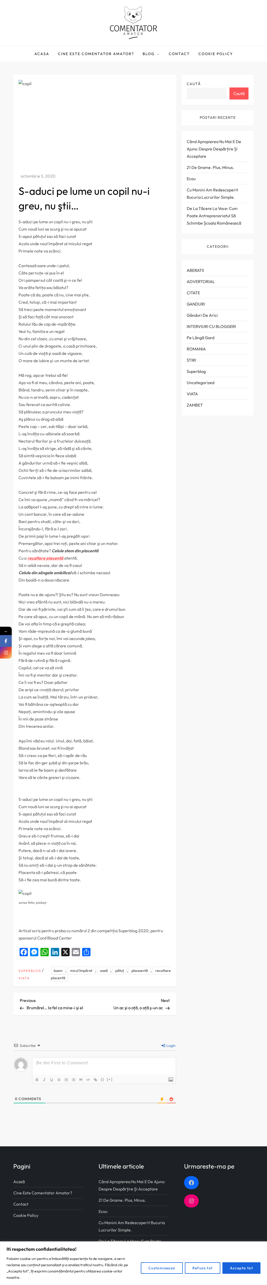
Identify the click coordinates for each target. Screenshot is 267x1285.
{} (102, 1079)
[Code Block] (88, 1080)
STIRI (191, 360)
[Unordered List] (73, 1080)
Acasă (19, 1181)
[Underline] (52, 1080)
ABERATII (195, 270)
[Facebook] (6, 641)
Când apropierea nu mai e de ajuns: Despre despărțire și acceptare (214, 149)
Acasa (41, 53)
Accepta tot (241, 1268)
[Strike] (59, 1080)
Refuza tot (202, 1268)
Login (170, 1045)
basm (58, 970)
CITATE (193, 292)
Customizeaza (161, 1268)
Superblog (30, 971)
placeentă (139, 970)
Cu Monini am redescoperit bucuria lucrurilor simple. (212, 193)
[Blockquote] (81, 1080)
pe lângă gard (200, 337)
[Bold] (37, 1080)
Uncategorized (200, 382)
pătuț (119, 970)
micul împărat (81, 970)
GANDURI (196, 304)
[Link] (95, 1080)
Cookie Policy (215, 53)
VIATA (24, 978)
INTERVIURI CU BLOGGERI (211, 326)
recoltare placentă (45, 558)
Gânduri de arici (202, 315)
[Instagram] (6, 653)
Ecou (191, 178)
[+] (110, 1079)
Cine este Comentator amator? (96, 53)
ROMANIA (196, 348)
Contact (179, 53)
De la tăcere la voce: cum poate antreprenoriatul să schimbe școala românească (214, 216)
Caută (194, 83)
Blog (149, 53)
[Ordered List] (66, 1080)
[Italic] (44, 1080)
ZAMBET (195, 405)
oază (104, 970)
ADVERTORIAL (201, 281)
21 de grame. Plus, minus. (210, 167)
